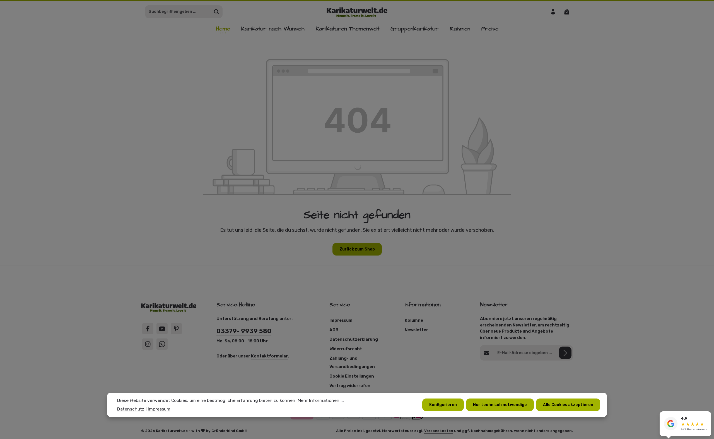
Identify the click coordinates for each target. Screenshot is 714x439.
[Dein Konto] (553, 11)
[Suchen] (217, 11)
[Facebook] (147, 328)
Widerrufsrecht (345, 348)
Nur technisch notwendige (500, 404)
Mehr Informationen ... (321, 400)
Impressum (341, 320)
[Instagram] (147, 344)
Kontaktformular (269, 356)
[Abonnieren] (565, 353)
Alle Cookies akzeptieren (568, 404)
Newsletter (416, 329)
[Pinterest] (176, 328)
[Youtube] (162, 328)
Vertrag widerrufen (349, 385)
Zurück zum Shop (357, 249)
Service (339, 305)
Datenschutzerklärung (353, 339)
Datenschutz (130, 409)
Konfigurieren (443, 404)
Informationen (423, 305)
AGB (333, 329)
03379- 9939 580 (243, 331)
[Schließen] (706, 416)
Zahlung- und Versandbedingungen (352, 362)
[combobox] (178, 11)
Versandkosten (438, 431)
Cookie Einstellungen (351, 376)
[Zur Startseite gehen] (357, 11)
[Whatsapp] (162, 344)
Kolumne (414, 320)
